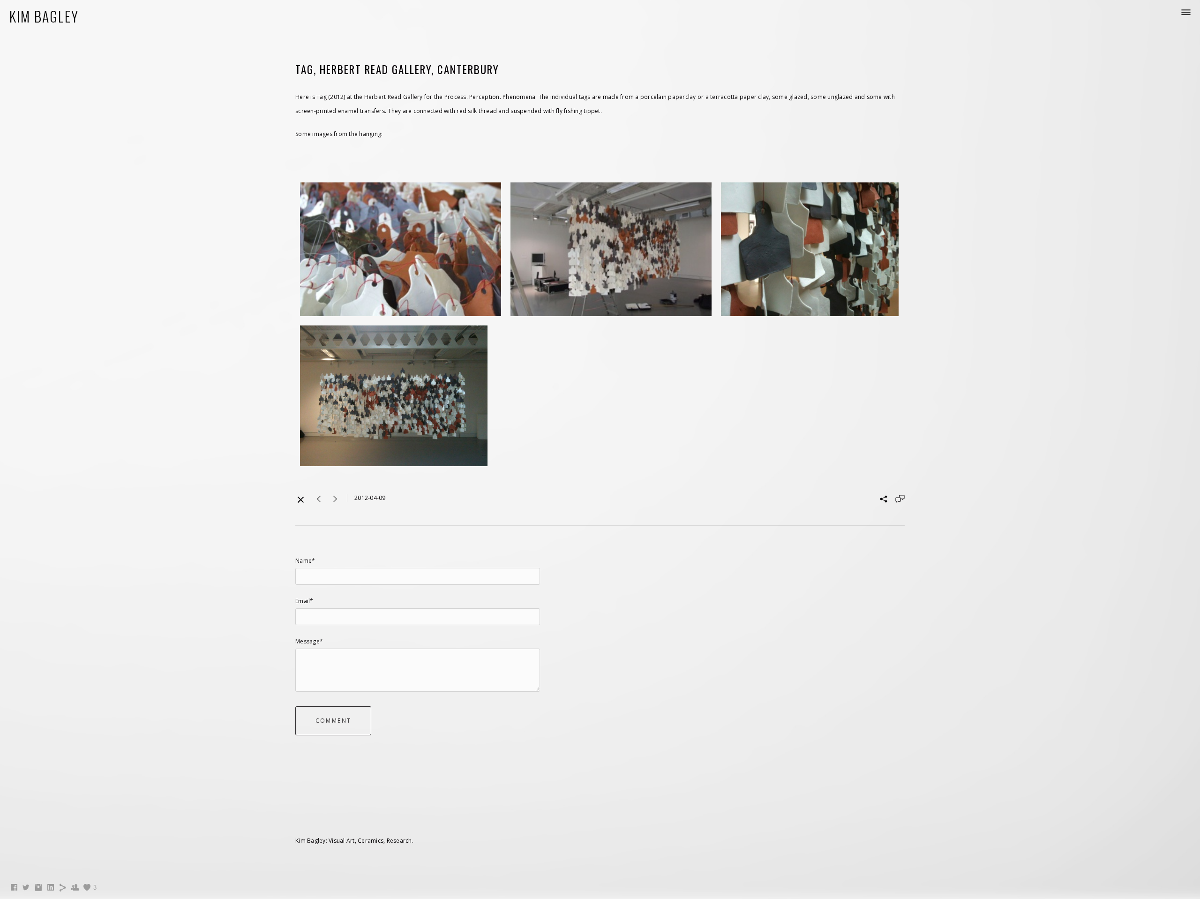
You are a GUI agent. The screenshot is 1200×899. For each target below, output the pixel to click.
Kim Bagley (44, 16)
